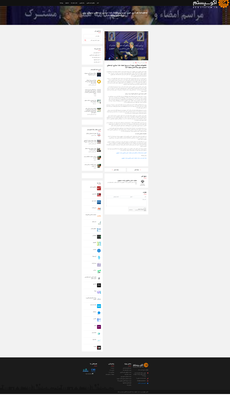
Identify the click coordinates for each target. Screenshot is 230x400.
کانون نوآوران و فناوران (92, 84)
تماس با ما (112, 370)
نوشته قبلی (136, 170)
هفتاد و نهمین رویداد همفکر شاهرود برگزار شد (90, 149)
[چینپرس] (99, 250)
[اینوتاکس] (99, 236)
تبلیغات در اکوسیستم (110, 374)
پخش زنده (129, 385)
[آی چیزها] (99, 257)
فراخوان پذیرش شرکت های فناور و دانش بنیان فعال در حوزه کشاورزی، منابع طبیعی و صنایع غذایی (90, 110)
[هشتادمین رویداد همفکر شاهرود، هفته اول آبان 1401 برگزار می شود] (99, 81)
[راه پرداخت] (99, 209)
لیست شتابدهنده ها (127, 370)
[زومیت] (99, 347)
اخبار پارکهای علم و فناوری (95, 55)
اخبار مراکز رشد (97, 62)
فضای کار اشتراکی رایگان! (91, 133)
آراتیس (94, 318)
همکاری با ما (111, 372)
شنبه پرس (94, 194)
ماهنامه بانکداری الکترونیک (90, 214)
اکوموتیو (94, 242)
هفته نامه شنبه (93, 305)
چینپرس (94, 249)
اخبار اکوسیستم (97, 52)
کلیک (95, 325)
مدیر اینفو (94, 103)
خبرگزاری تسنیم (93, 187)
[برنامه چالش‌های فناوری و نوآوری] (99, 299)
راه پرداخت (94, 208)
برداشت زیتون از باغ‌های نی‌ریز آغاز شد (90, 157)
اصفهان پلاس (93, 228)
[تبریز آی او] (99, 264)
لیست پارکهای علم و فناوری (125, 372)
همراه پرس (94, 332)
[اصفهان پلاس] (99, 230)
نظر (134, 63)
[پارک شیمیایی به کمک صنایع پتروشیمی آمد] (99, 101)
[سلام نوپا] (99, 340)
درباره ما (112, 368)
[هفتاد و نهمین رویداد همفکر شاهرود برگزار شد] (99, 150)
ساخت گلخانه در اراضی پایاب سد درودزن (90, 165)
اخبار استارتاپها (97, 59)
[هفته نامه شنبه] (99, 306)
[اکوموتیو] (99, 243)
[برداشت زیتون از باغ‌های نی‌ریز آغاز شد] (99, 158)
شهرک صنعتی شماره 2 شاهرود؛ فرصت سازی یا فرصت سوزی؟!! (90, 141)
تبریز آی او (94, 263)
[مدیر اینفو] (99, 223)
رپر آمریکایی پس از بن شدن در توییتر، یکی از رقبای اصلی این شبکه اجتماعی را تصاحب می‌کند (90, 91)
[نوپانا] (99, 292)
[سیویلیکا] (93, 370)
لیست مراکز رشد (128, 374)
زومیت (95, 95)
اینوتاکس (94, 235)
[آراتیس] (99, 320)
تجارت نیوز (94, 201)
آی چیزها (94, 256)
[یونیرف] (85, 370)
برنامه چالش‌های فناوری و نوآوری (91, 298)
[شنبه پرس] (99, 195)
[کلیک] (99, 327)
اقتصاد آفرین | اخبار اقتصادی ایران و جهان (90, 277)
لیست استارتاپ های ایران (126, 376)
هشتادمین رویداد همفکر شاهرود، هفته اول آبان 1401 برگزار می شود (90, 82)
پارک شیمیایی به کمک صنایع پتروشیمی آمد (90, 101)
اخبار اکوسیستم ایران (127, 368)
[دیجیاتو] (99, 313)
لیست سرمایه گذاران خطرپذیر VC (124, 381)
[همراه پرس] (99, 334)
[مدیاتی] (99, 271)
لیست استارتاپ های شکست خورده (124, 378)
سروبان (95, 159)
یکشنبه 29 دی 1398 (141, 63)
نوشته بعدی (116, 170)
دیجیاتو (94, 311)
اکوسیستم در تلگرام (142, 383)
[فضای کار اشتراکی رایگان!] (99, 135)
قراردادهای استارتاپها (127, 383)
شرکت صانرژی (93, 135)
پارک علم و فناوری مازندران (91, 114)
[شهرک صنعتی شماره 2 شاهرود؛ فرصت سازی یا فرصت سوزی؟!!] (99, 141)
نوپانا (95, 291)
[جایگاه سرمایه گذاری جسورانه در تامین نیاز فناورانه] (99, 74)
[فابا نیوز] (99, 285)
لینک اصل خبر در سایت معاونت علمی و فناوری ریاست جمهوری (134, 158)
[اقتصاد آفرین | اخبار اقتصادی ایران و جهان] (99, 278)
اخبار (114, 18)
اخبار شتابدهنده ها (96, 57)
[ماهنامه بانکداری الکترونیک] (99, 216)
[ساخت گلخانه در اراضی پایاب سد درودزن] (99, 166)
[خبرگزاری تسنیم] (99, 188)
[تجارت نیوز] (99, 202)
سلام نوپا (94, 339)
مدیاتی (94, 270)
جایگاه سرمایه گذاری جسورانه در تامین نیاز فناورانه (90, 74)
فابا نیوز (94, 284)
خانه (117, 18)
